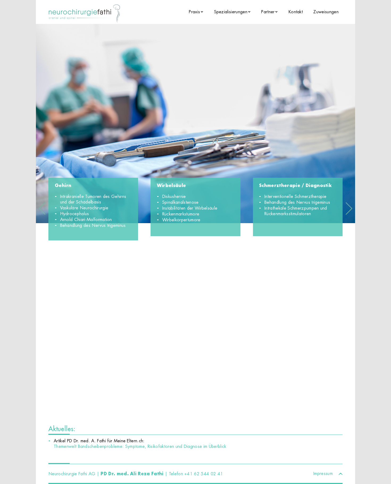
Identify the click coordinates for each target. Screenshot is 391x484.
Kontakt (296, 12)
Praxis (194, 12)
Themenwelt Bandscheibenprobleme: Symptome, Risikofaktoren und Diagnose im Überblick (140, 446)
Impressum (323, 473)
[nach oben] (341, 473)
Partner (267, 12)
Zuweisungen (326, 12)
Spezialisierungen (230, 12)
